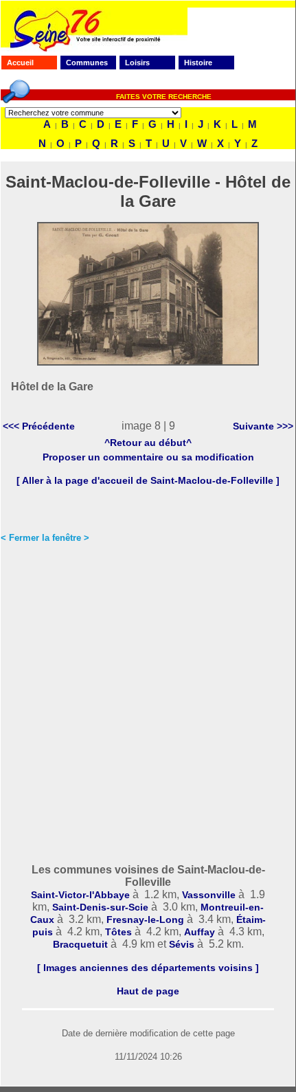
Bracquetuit (80, 944)
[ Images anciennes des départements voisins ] (148, 967)
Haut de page (148, 990)
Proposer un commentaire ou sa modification (148, 457)
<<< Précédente (39, 426)
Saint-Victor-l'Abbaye (80, 894)
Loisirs (137, 62)
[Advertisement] (147, 705)
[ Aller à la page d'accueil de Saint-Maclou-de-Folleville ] (148, 480)
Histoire (198, 62)
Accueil (20, 62)
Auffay (199, 931)
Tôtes (118, 931)
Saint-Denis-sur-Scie (100, 907)
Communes (87, 62)
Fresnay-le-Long (145, 919)
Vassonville (209, 894)
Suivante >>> (263, 426)
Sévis (181, 944)
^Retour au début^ (148, 442)
